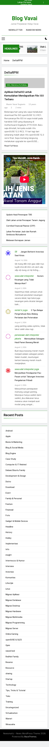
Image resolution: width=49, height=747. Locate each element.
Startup (9, 679)
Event (8, 493)
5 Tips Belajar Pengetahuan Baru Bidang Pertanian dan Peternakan (29, 314)
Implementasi (12, 543)
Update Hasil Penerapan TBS (25, 5)
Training (9, 702)
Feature (9, 504)
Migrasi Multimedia (14, 617)
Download (10, 487)
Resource (10, 668)
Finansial (9, 510)
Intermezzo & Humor (15, 560)
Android (9, 431)
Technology (11, 685)
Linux (8, 589)
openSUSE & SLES (14, 639)
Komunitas (10, 577)
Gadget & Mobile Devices (17, 521)
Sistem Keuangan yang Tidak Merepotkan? (29, 280)
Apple (8, 436)
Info (7, 549)
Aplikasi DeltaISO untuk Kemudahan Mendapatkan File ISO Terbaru (24, 95)
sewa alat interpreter (24, 276)
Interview (10, 566)
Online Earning (12, 634)
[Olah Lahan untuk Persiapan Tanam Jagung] (31, 50)
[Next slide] (46, 1)
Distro (8, 481)
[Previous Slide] (42, 1)
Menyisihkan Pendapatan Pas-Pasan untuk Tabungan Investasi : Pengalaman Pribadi (30, 377)
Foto (8, 515)
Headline (9, 526)
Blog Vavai (24, 18)
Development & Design (16, 476)
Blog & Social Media (14, 447)
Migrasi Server (12, 628)
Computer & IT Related (16, 464)
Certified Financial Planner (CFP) (24, 9)
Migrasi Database (13, 600)
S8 (16, 251)
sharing (9, 673)
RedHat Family (12, 656)
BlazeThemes (30, 736)
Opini (8, 645)
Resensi (9, 662)
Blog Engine (11, 453)
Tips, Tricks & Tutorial (17, 85)
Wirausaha (10, 724)
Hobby (8, 538)
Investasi (10, 572)
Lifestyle (9, 583)
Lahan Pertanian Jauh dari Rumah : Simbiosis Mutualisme (24, 2)
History (9, 532)
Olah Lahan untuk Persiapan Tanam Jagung (25, 7)
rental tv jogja (21, 310)
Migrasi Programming (15, 622)
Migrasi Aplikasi (12, 594)
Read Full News (11, 146)
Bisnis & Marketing (14, 442)
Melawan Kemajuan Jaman (18, 240)
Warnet (9, 718)
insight (9, 555)
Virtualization (12, 713)
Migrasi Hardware (13, 611)
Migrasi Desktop (13, 606)
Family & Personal (14, 498)
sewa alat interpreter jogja (27, 369)
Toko (8, 696)
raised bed (10, 651)
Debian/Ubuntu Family (15, 470)
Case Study (11, 459)
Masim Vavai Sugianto (15, 104)
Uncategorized (12, 707)
